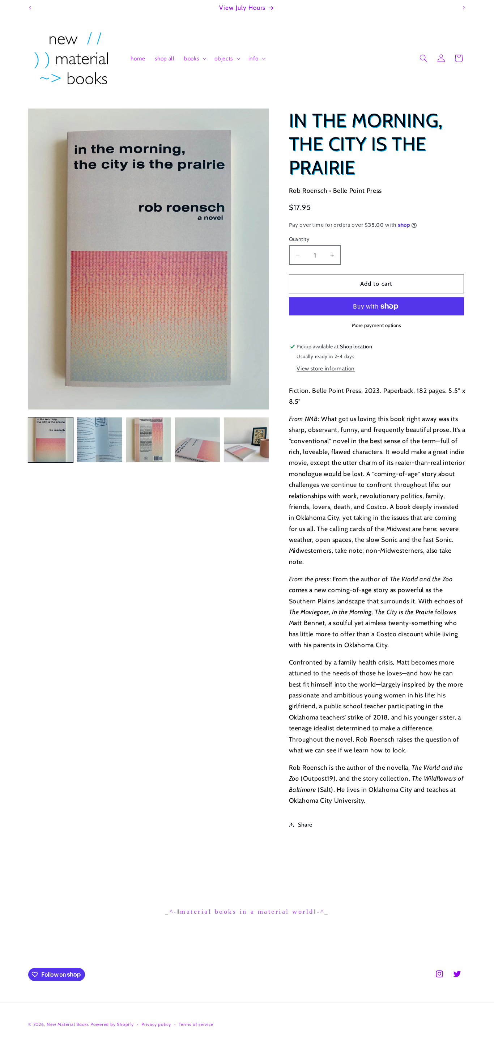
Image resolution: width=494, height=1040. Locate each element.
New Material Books (68, 1024)
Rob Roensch (308, 190)
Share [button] (305, 824)
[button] (194, 58)
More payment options (376, 325)
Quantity (299, 239)
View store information (326, 368)
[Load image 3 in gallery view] (148, 439)
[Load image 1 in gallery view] (50, 439)
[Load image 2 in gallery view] (99, 439)
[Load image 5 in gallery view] (246, 439)
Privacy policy (156, 1024)
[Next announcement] (464, 8)
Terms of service (196, 1024)
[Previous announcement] (30, 8)
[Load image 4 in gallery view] (197, 439)
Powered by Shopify (112, 1024)
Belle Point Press (357, 190)
